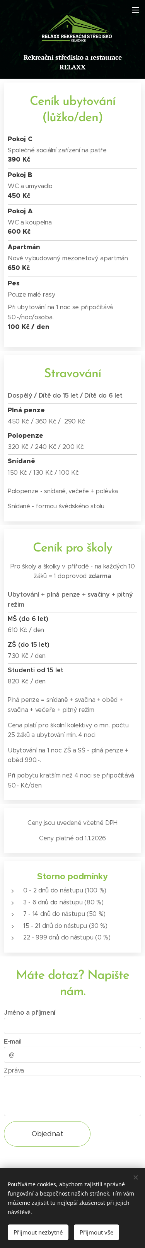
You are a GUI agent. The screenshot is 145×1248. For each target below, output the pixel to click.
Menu (135, 9)
